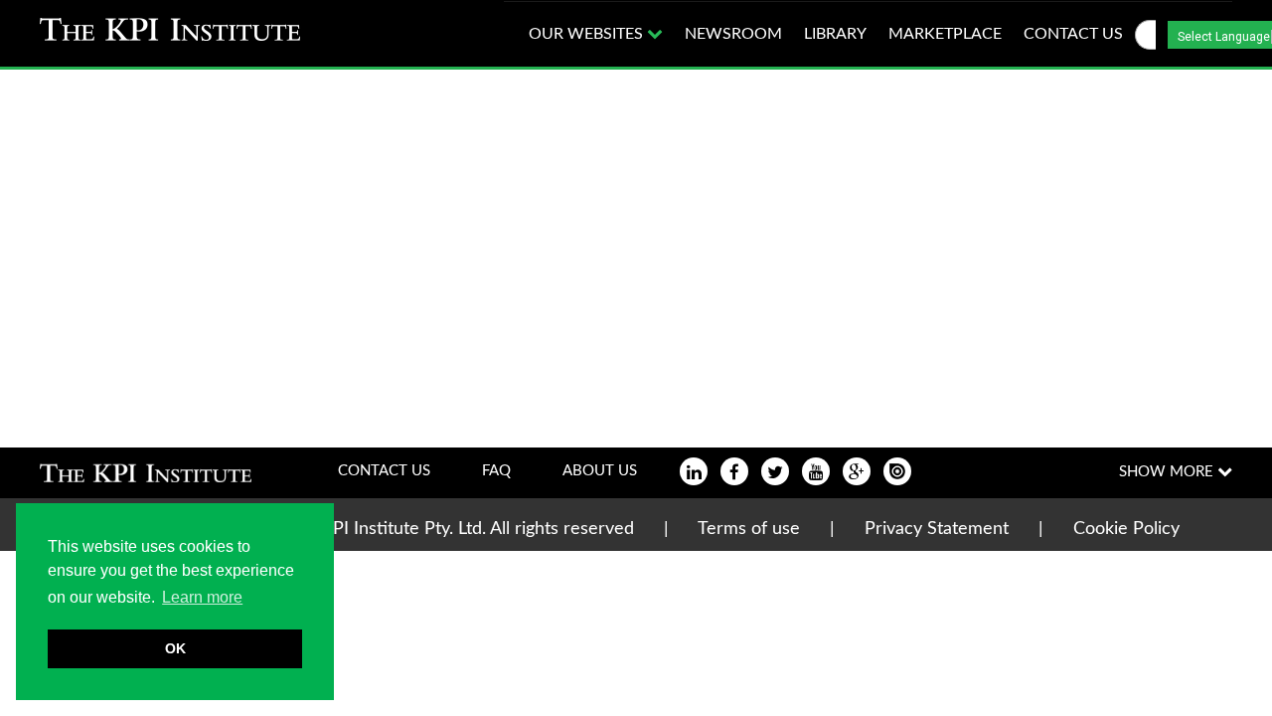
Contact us (1073, 34)
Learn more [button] (202, 597)
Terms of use (749, 529)
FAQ (496, 470)
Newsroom (733, 34)
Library (835, 34)
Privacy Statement (937, 529)
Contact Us (384, 470)
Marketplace (945, 34)
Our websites (588, 34)
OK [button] (175, 648)
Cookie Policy (1126, 529)
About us (599, 470)
